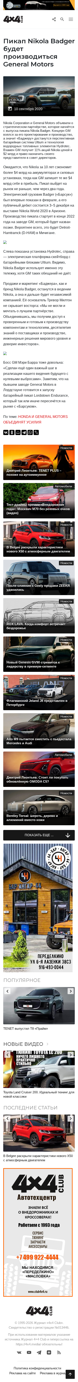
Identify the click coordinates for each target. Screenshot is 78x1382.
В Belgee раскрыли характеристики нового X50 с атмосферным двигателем (38, 1158)
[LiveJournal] (36, 432)
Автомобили (63, 486)
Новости (16, 100)
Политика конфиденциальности (37, 1368)
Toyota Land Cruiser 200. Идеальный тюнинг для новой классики (38, 1094)
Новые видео (26, 1044)
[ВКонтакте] (5, 432)
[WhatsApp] (30, 432)
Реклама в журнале (54, 1373)
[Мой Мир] (18, 432)
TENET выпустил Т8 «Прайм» (25, 1028)
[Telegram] (24, 432)
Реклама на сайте (22, 1373)
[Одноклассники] (12, 432)
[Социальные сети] (54, 19)
